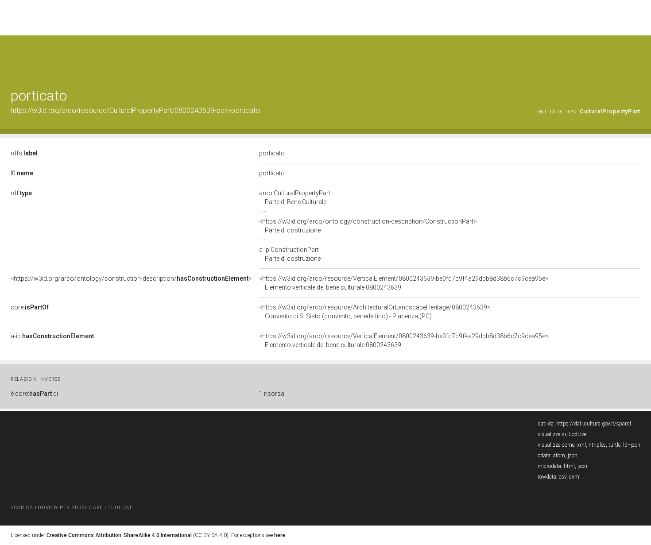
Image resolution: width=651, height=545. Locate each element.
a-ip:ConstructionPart (290, 254)
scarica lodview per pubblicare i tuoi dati (72, 507)
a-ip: (52, 336)
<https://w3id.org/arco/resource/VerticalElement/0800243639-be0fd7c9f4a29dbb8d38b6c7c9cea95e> (404, 283)
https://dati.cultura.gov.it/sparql (593, 424)
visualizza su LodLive (562, 434)
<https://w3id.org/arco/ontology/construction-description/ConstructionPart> (368, 226)
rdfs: (24, 153)
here (279, 535)
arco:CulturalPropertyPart (294, 197)
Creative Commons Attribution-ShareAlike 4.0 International (119, 535)
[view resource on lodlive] (636, 57)
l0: (22, 173)
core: (30, 307)
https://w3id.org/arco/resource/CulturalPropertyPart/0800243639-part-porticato (135, 110)
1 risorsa (271, 393)
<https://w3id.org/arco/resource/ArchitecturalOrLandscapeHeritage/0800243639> (375, 312)
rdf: (21, 193)
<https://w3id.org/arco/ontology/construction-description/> (131, 278)
